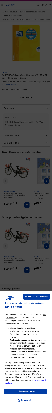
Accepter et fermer (27, 391)
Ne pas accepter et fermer (36, 297)
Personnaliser (27, 400)
